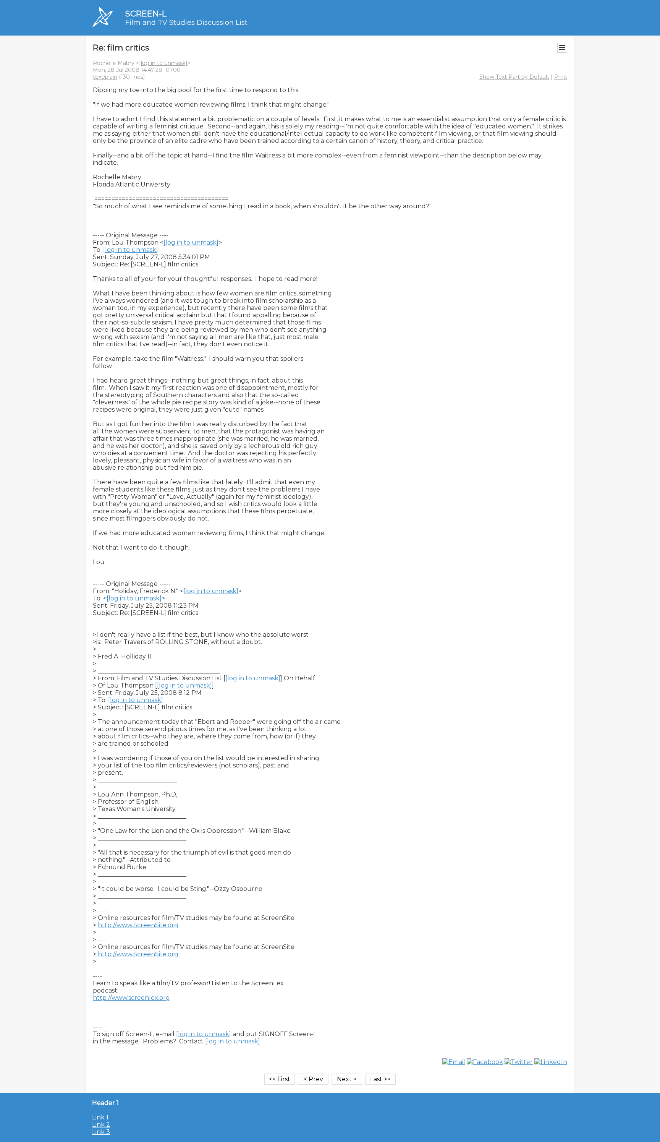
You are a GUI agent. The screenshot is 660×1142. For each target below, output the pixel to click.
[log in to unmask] (163, 63)
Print (560, 76)
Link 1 (100, 1117)
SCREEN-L (146, 13)
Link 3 (101, 1132)
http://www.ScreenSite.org (138, 925)
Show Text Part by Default (514, 76)
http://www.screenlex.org (131, 997)
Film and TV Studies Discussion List (186, 22)
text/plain (105, 76)
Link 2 (101, 1124)
